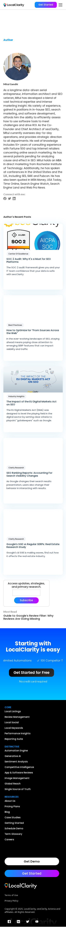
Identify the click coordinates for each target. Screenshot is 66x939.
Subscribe (26, 600)
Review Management (17, 717)
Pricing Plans (12, 806)
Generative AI (13, 756)
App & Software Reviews (19, 772)
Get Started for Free (31, 672)
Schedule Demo (14, 828)
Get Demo (32, 861)
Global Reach (13, 783)
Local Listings (13, 711)
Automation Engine (16, 750)
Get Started (45, 4)
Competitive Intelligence (19, 767)
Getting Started (14, 823)
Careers (9, 839)
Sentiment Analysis (16, 761)
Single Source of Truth (18, 789)
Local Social (12, 722)
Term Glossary (13, 834)
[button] (60, 5)
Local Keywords (14, 728)
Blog (7, 812)
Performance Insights (18, 733)
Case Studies (13, 817)
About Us (10, 801)
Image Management (17, 778)
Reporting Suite (14, 739)
